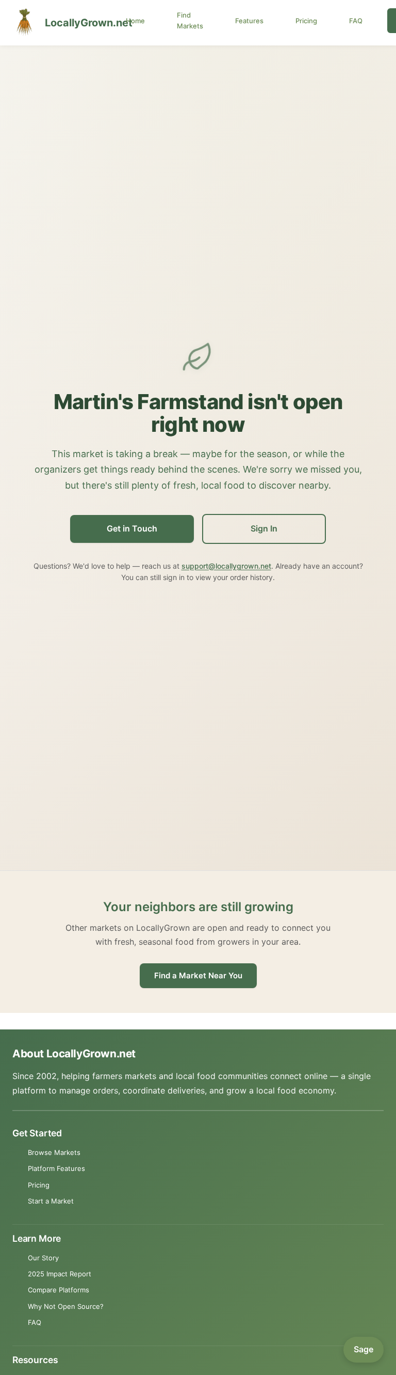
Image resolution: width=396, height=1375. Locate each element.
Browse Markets (54, 1152)
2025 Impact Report (59, 1274)
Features (249, 21)
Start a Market (51, 1201)
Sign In (264, 528)
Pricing (306, 21)
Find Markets (190, 20)
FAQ (355, 21)
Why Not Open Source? (66, 1306)
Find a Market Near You (198, 975)
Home (135, 21)
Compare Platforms (58, 1290)
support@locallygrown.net (226, 565)
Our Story (43, 1258)
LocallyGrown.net (77, 23)
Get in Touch (132, 528)
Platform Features (56, 1168)
